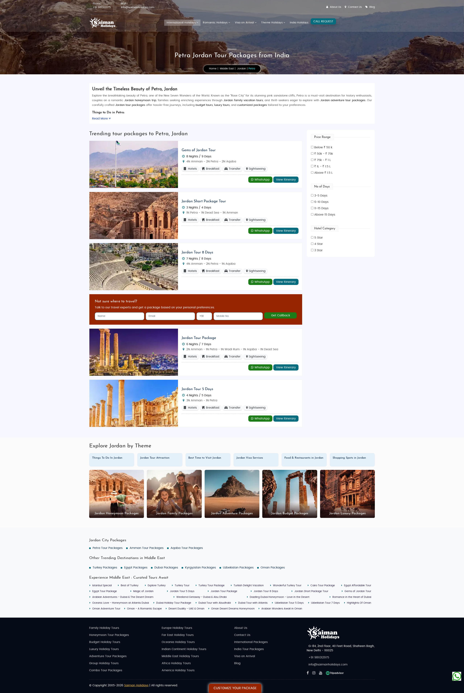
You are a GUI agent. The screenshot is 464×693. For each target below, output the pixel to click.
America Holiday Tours (178, 670)
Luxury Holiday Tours (104, 649)
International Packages (251, 642)
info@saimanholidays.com (137, 7)
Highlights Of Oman (359, 603)
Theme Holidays (272, 22)
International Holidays (181, 22)
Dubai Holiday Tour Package (173, 603)
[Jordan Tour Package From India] (133, 352)
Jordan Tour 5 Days (197, 389)
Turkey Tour (182, 585)
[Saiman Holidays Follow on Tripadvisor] (335, 673)
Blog (372, 7)
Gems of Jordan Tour (199, 150)
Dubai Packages (166, 567)
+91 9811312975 (102, 7)
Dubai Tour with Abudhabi (214, 603)
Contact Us (355, 7)
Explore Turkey (157, 585)
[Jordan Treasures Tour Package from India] (133, 266)
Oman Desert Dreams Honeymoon (233, 608)
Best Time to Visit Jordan (204, 457)
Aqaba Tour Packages (187, 548)
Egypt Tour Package (104, 591)
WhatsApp (262, 179)
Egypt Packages (135, 567)
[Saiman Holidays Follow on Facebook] (308, 673)
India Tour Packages (249, 649)
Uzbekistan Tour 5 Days (289, 603)
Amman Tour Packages (146, 548)
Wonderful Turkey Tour (287, 585)
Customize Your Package (235, 688)
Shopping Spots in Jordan (349, 457)
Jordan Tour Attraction (154, 457)
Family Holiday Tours (104, 627)
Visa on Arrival (245, 22)
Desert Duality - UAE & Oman (186, 608)
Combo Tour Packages (105, 670)
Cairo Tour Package (322, 585)
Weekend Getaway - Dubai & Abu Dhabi (201, 597)
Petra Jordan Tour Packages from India (232, 55)
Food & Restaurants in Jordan (303, 457)
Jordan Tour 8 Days (197, 252)
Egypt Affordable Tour (357, 585)
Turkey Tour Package (211, 585)
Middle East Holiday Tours (180, 656)
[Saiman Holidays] (103, 22)
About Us (335, 7)
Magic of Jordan (143, 591)
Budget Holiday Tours (104, 642)
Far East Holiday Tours (178, 635)
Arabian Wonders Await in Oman (281, 608)
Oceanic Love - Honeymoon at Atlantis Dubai (120, 603)
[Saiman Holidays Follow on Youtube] (320, 673)
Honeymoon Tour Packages (109, 635)
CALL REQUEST (323, 21)
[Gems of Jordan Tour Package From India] (133, 164)
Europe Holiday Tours (177, 627)
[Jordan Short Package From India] (133, 215)
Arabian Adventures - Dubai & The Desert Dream (122, 597)
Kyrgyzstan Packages (200, 567)
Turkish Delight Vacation (249, 585)
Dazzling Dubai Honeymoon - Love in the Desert (279, 597)
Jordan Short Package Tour (204, 201)
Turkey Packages (105, 567)
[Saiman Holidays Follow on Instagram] (313, 673)
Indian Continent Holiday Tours (184, 649)
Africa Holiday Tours (176, 663)
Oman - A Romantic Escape (144, 608)
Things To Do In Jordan (107, 457)
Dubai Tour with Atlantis (253, 603)
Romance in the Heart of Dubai (351, 597)
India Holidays (299, 22)
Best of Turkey (129, 585)
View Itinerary (286, 179)
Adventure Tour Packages (108, 656)
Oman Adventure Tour (106, 608)
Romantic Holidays (215, 22)
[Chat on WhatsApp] (456, 676)
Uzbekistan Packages (238, 567)
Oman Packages (273, 567)
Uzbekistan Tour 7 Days (325, 603)
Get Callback (280, 315)
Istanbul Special (102, 585)
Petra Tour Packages (108, 548)
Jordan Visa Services (249, 457)
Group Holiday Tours (104, 663)
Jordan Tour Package (199, 338)
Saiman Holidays (136, 685)
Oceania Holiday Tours (178, 642)
